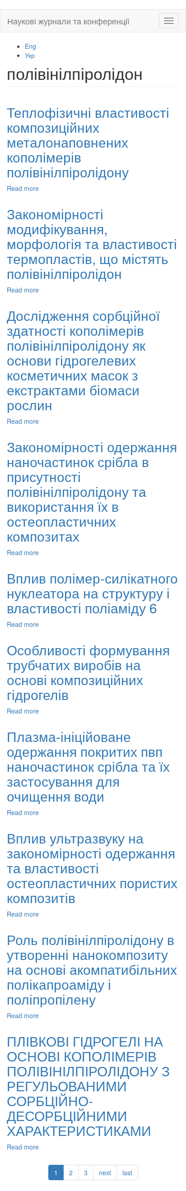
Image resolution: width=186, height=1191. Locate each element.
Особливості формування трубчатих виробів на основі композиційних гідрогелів (88, 672)
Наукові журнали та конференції (68, 21)
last (127, 1172)
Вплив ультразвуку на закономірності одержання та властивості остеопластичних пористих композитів (92, 867)
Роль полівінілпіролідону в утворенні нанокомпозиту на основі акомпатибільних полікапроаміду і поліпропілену (92, 969)
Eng (30, 46)
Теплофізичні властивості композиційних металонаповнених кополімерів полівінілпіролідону (88, 141)
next (105, 1172)
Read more (23, 188)
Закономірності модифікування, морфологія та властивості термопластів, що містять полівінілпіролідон (92, 243)
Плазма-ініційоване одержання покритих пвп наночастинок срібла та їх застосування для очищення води (88, 766)
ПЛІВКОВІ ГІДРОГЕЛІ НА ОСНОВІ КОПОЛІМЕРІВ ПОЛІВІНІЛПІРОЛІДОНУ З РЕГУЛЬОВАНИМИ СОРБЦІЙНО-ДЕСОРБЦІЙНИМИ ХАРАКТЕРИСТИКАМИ (88, 1085)
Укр (30, 55)
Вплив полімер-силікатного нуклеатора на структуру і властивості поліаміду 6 (92, 592)
